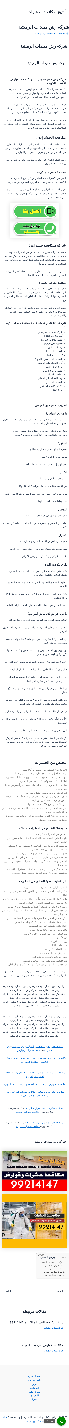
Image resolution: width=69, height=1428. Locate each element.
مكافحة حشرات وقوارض (29, 1050)
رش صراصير (44, 1058)
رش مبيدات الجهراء (13, 1084)
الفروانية (34, 1387)
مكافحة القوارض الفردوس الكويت (42, 1345)
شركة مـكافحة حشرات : (52, 1272)
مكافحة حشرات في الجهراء (34, 1095)
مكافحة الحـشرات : (54, 1269)
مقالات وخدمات (35, 1380)
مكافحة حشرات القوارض (26, 1072)
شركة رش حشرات (35, 1108)
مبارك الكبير (34, 1391)
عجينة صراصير (28, 1058)
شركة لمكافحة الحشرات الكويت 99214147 (36, 1322)
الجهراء (34, 1399)
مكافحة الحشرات (30, 1061)
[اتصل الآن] (61, 1421)
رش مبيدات (18, 1046)
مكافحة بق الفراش (35, 1046)
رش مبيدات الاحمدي (36, 1084)
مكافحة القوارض (57, 1084)
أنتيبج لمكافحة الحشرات (47, 11)
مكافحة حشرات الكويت (53, 1072)
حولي (34, 1384)
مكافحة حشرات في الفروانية (21, 1091)
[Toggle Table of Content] (62, 1257)
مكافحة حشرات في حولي (51, 1091)
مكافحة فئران (60, 1058)
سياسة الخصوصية (34, 1376)
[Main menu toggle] (6, 12)
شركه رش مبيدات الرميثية (52, 1262)
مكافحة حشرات (55, 1046)
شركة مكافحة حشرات (53, 1328)
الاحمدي (34, 1395)
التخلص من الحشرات (53, 1275)
